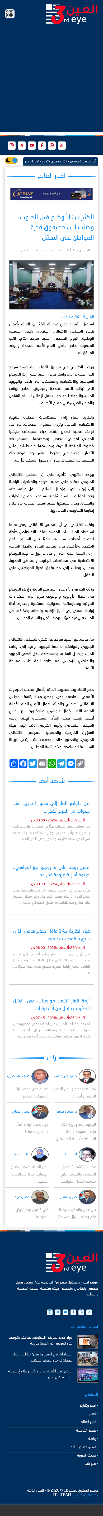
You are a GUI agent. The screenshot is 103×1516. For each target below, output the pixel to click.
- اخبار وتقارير (89, 1405)
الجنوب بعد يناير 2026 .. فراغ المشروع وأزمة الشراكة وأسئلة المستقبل (76, 1132)
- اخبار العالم (89, 1422)
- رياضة (93, 1439)
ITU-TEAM (62, 1495)
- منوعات (91, 1464)
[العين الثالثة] (71, 14)
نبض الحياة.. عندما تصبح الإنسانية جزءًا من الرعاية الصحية (30, 1174)
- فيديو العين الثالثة (84, 1447)
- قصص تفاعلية (87, 1430)
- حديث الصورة (87, 1455)
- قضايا (93, 1414)
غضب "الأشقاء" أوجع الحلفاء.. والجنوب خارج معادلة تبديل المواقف (78, 1174)
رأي (51, 1057)
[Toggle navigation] (10, 14)
